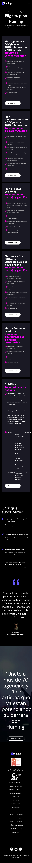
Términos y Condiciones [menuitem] (16, 821)
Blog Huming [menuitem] (16, 807)
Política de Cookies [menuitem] (16, 828)
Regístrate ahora (16, 738)
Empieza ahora (12, 103)
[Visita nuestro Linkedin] (20, 849)
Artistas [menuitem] (16, 797)
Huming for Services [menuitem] (16, 793)
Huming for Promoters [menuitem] (16, 790)
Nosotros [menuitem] (16, 800)
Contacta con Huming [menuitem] (16, 814)
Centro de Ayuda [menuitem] (16, 818)
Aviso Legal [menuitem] (16, 832)
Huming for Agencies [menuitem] (16, 782)
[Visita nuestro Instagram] (11, 849)
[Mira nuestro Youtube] (16, 849)
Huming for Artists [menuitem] (16, 786)
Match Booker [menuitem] (16, 804)
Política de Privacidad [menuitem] (16, 825)
